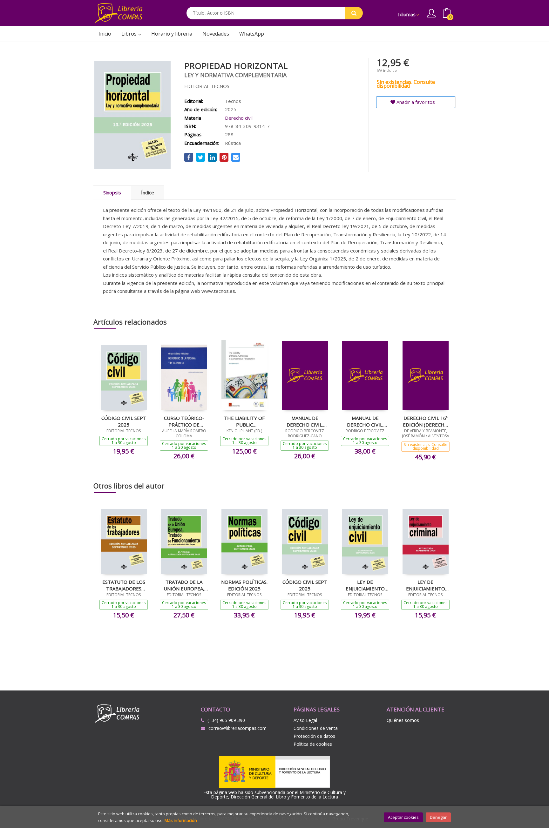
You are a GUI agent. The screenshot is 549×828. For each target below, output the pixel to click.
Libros (129, 33)
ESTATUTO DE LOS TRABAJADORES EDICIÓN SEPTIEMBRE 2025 (123, 585)
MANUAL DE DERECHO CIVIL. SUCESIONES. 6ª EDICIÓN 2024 (305, 421)
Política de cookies (313, 744)
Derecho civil (239, 118)
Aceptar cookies (403, 817)
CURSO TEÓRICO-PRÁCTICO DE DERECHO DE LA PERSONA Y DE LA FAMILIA (184, 421)
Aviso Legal (305, 720)
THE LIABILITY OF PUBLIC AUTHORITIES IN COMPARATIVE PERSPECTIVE (244, 421)
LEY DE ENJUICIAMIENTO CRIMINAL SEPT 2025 (426, 585)
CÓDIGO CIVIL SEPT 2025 (123, 421)
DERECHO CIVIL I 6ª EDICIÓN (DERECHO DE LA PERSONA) (425, 421)
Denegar (438, 817)
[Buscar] (354, 13)
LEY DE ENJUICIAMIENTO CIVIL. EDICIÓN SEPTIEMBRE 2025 (365, 585)
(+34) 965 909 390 (226, 720)
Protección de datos (314, 736)
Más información (181, 820)
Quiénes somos (403, 720)
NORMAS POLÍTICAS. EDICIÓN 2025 (244, 585)
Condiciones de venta (316, 728)
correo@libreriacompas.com (237, 728)
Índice (147, 192)
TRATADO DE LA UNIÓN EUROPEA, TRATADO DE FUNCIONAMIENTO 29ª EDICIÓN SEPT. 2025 (184, 585)
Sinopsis (112, 192)
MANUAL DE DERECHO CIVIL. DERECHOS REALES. (365, 421)
